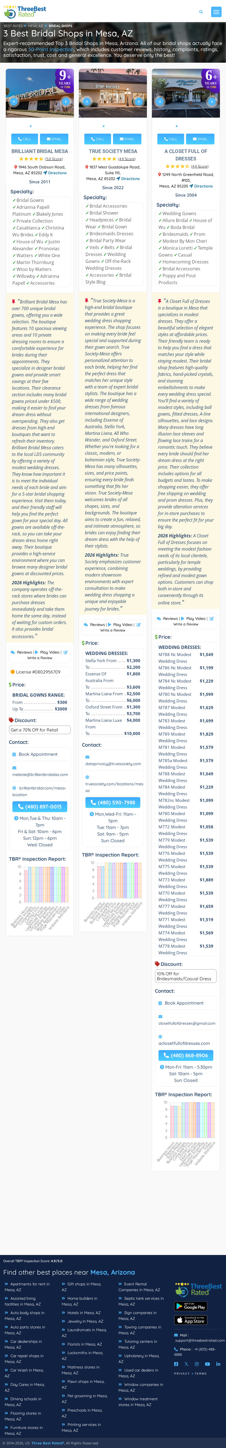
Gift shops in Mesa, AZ (81, 1286)
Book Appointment (38, 754)
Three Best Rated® (47, 1443)
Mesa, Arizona (112, 1272)
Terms (201, 1373)
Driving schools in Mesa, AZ (23, 1401)
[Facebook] (176, 1364)
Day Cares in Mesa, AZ (25, 1387)
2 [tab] (35, 126)
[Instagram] (197, 1364)
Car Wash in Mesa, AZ (24, 1373)
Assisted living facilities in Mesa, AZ (23, 1301)
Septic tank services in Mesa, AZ (141, 1301)
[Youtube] (207, 1364)
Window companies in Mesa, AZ (141, 1387)
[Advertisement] (113, 1216)
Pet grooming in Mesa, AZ (84, 1398)
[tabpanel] (40, 104)
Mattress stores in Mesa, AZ (80, 1370)
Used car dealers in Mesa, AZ (138, 1373)
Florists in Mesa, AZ (84, 1344)
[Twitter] (186, 1364)
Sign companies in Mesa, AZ (138, 1315)
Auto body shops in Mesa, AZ (24, 1315)
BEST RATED (13, 26)
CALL (26, 139)
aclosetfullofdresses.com (184, 1043)
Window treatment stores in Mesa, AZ (138, 1401)
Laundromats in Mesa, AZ (84, 1332)
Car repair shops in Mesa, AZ (24, 1358)
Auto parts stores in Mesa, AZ (25, 1330)
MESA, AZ (35, 26)
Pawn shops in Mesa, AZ (83, 1384)
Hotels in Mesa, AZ (83, 1312)
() (54, 159)
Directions (57, 172)
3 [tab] (39, 126)
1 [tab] (30, 126)
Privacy (182, 1373)
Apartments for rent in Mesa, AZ (27, 1286)
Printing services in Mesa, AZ (81, 1427)
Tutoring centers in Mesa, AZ (138, 1344)
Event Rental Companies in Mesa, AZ (139, 1286)
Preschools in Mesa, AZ (82, 1413)
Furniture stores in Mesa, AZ (24, 1430)
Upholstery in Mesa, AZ (139, 1358)
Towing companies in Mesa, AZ (140, 1330)
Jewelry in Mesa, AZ (84, 1321)
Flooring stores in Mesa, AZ (23, 1416)
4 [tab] (44, 126)
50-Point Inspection (51, 49)
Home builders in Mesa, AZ (79, 1301)
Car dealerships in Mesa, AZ (23, 1344)
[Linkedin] (218, 1364)
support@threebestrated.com (200, 1340)
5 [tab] (48, 126)
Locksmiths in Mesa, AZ (82, 1355)
